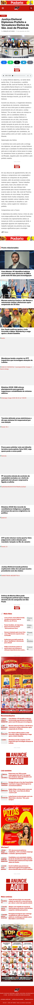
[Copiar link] (30, 62)
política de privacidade (17, 999)
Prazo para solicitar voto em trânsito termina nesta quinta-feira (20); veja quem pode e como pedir (16, 449)
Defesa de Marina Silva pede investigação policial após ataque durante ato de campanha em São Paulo (15, 599)
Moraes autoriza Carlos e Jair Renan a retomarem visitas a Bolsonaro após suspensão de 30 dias (17, 302)
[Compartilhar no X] (17, 62)
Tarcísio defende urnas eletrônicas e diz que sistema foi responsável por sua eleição (16, 420)
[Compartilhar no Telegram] (24, 62)
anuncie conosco (29, 999)
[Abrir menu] (3, 8)
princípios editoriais (5, 999)
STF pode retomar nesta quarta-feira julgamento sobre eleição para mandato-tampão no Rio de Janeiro (16, 540)
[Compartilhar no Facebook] (4, 62)
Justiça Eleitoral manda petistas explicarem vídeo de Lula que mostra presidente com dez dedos (16, 569)
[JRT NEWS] (17, 990)
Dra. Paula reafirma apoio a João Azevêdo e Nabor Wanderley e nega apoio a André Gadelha (16, 331)
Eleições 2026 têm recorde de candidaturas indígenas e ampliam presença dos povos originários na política (15, 510)
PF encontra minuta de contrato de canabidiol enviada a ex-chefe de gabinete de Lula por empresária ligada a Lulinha (15, 479)
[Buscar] (31, 8)
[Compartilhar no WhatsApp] (10, 62)
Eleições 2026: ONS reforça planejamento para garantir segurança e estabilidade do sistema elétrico (16, 390)
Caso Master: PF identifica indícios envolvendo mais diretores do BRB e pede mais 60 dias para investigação (16, 273)
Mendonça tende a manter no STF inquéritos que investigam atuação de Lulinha (17, 360)
